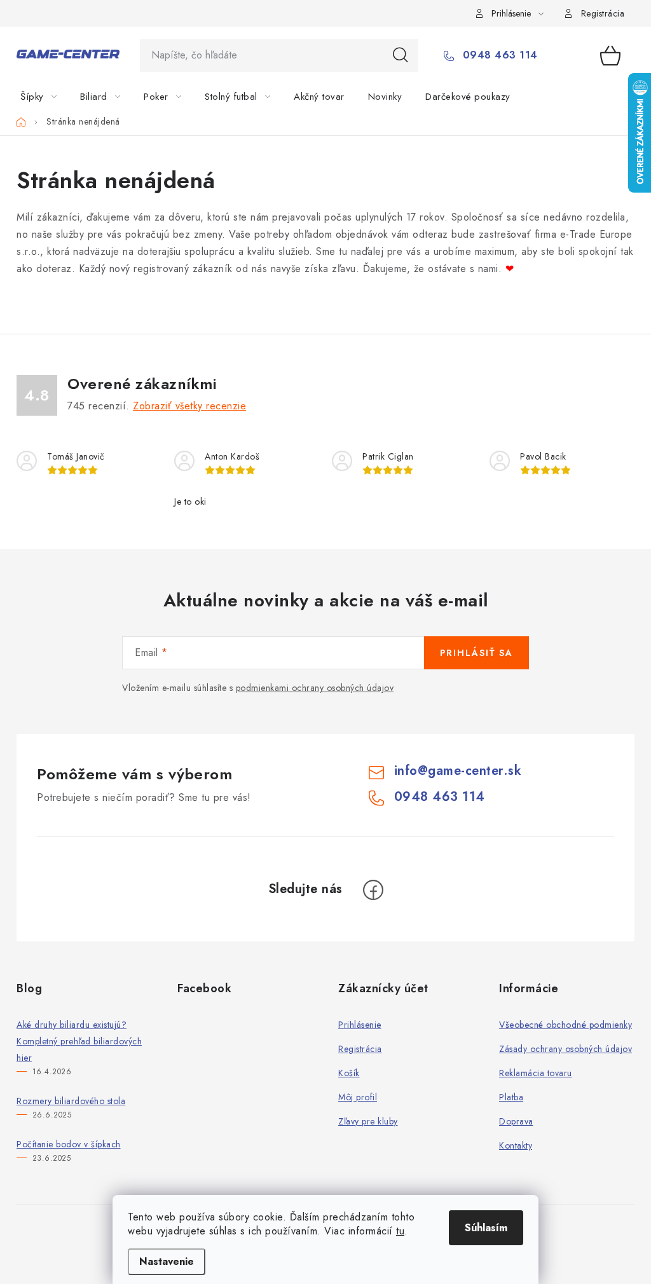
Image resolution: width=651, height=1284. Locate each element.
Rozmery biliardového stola (71, 1101)
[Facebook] (373, 890)
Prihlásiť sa (476, 652)
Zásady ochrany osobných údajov (565, 1048)
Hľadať (400, 55)
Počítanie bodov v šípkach (69, 1144)
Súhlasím (486, 1227)
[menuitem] (46, 96)
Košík (349, 1073)
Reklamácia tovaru (535, 1073)
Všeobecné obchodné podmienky (565, 1024)
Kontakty (515, 1145)
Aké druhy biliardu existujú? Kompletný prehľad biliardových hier (79, 1041)
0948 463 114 (498, 55)
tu (400, 1231)
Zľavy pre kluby (368, 1121)
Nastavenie (166, 1261)
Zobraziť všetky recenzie (189, 406)
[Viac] (595, 97)
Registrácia (603, 13)
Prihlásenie (359, 1024)
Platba (511, 1097)
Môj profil (357, 1097)
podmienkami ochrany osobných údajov (315, 687)
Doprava (516, 1121)
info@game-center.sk (458, 771)
